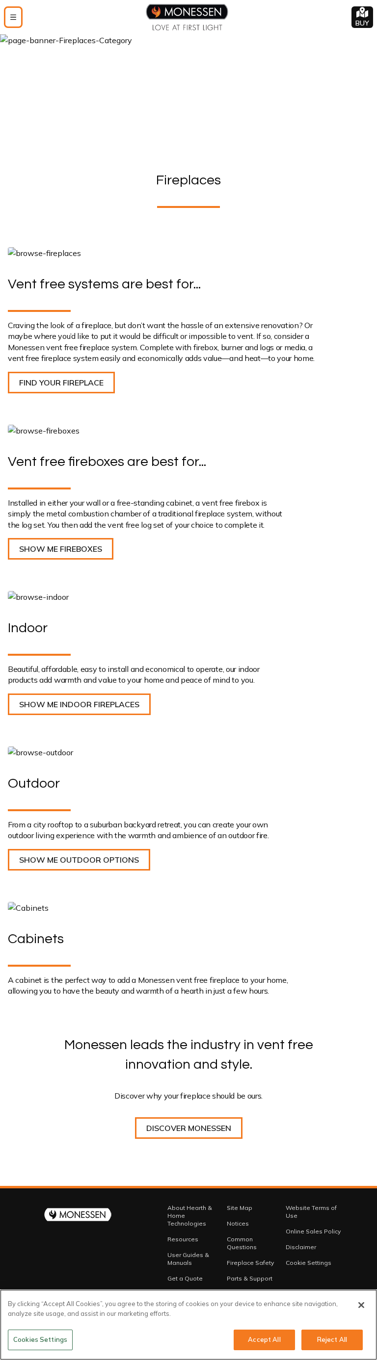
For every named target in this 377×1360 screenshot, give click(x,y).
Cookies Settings (40, 1339)
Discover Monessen (188, 1128)
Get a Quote (185, 1278)
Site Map (239, 1207)
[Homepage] (187, 17)
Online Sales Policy (313, 1231)
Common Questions (242, 1243)
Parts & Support (249, 1278)
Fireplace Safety (250, 1262)
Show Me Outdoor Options (79, 860)
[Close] (361, 1305)
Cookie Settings (308, 1262)
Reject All (332, 1339)
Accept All (264, 1339)
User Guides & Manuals (188, 1258)
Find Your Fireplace (61, 382)
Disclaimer (301, 1247)
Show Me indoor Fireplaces (79, 704)
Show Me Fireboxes (60, 549)
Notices (238, 1223)
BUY (362, 23)
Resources (182, 1239)
